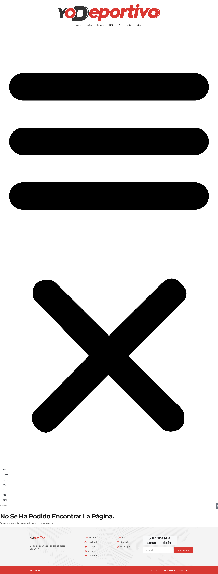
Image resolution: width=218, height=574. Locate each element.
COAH (139, 25)
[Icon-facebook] (30, 555)
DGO (129, 25)
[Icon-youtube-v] (43, 555)
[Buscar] (217, 506)
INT (120, 25)
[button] (109, 247)
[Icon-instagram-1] (39, 555)
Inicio (78, 25)
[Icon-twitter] (35, 555)
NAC (111, 25)
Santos (89, 25)
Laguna (100, 25)
